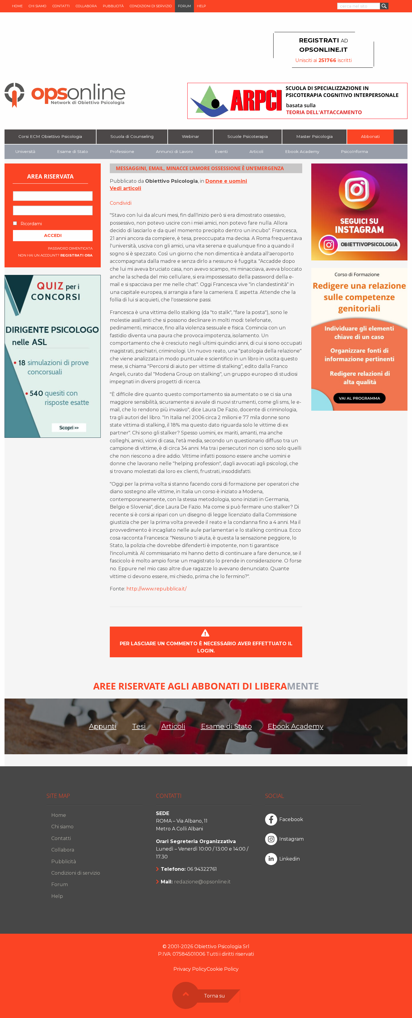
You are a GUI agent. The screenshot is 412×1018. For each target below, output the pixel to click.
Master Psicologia (314, 136)
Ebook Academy (302, 151)
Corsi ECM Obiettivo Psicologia (50, 136)
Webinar (190, 136)
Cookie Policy (223, 969)
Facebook (291, 819)
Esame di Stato (72, 151)
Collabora (86, 6)
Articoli (256, 151)
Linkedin (289, 859)
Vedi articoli (125, 188)
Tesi (139, 726)
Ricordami (30, 223)
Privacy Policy (190, 969)
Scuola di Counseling (132, 136)
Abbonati (370, 136)
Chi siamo (37, 6)
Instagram (291, 839)
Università (25, 151)
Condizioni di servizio (151, 6)
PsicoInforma (354, 151)
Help (201, 6)
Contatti (61, 6)
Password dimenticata (70, 248)
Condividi (121, 203)
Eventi (221, 151)
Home (17, 6)
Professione (122, 151)
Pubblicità (113, 6)
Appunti (102, 726)
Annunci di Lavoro (174, 151)
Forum (184, 6)
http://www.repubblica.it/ (156, 589)
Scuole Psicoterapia (247, 136)
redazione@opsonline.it (202, 882)
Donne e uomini (226, 181)
